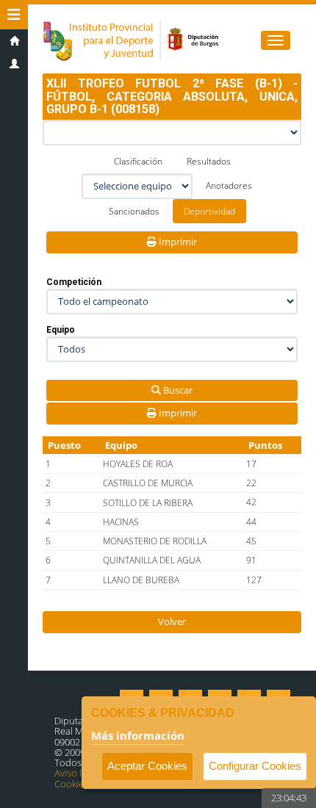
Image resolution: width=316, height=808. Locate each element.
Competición (73, 282)
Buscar (177, 390)
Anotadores (229, 185)
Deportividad (209, 211)
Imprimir (177, 241)
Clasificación (138, 161)
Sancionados (134, 211)
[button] (14, 14)
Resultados (209, 161)
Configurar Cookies (255, 766)
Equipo (60, 330)
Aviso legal (76, 772)
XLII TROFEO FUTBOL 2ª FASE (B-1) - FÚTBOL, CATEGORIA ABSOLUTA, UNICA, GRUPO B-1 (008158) (172, 96)
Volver (172, 621)
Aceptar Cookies (147, 766)
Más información (137, 735)
